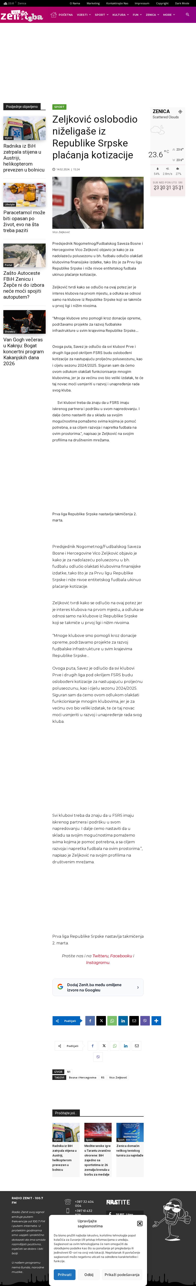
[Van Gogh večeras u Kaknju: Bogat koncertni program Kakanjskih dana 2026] (24, 322)
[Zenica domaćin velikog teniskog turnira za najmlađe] (130, 1132)
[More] (156, 1021)
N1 (69, 1071)
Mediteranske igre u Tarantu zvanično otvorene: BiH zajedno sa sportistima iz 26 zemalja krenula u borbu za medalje (97, 1160)
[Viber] (145, 1021)
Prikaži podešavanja (122, 1274)
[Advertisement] (99, 62)
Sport (59, 107)
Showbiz (10, 331)
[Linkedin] (123, 1021)
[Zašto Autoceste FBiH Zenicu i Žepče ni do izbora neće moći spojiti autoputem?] (24, 255)
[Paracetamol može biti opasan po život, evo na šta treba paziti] (24, 195)
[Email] (134, 1021)
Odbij (88, 1274)
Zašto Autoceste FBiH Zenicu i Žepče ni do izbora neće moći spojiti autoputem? (23, 285)
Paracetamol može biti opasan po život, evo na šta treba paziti (24, 221)
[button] (139, 1223)
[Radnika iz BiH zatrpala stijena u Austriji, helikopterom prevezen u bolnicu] (24, 128)
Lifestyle (10, 204)
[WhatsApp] (112, 1021)
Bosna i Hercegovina (82, 1077)
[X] (101, 1021)
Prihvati (64, 1274)
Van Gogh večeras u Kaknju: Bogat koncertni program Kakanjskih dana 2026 (23, 351)
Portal (8, 265)
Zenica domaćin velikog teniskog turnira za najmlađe (129, 1150)
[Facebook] (90, 1021)
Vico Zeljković (118, 1077)
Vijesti (8, 138)
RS (102, 1077)
